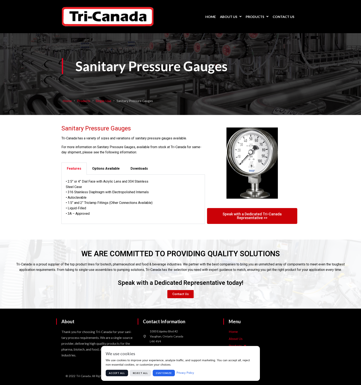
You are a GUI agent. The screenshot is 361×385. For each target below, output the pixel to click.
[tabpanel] (133, 199)
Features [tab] (74, 168)
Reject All (140, 373)
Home (67, 101)
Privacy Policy (185, 372)
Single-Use (103, 101)
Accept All (117, 373)
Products (83, 101)
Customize (164, 373)
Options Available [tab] (106, 168)
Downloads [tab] (139, 168)
